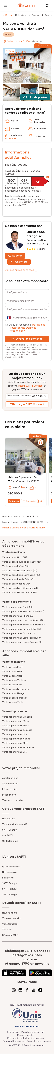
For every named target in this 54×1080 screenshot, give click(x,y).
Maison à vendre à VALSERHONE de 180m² (23, 527)
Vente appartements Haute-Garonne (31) (22, 642)
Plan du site (13, 1032)
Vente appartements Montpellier (18, 747)
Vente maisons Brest (12, 684)
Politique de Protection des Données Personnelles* (27, 327)
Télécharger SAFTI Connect (27, 404)
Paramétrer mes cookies (39, 1041)
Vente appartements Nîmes (15, 721)
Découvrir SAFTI (10, 935)
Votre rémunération (11, 918)
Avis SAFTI (7, 835)
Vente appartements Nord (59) (17, 607)
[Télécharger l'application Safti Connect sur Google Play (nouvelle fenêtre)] (40, 972)
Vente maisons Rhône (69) (15, 566)
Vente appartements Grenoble (17, 716)
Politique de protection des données (25, 1038)
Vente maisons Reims (12, 667)
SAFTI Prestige (9, 894)
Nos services (8, 818)
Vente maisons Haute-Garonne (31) (19, 592)
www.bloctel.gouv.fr (13, 357)
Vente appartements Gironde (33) (19, 633)
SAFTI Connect (9, 829)
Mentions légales (25, 1035)
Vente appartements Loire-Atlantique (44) (23, 637)
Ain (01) (30, 516)
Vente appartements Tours (15, 725)
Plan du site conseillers (32, 1032)
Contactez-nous (10, 841)
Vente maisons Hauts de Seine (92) (19, 570)
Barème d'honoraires (13, 1041)
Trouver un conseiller (12, 800)
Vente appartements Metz (15, 743)
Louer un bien (9, 794)
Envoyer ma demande (29, 339)
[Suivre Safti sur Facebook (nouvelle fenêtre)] (27, 990)
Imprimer (22, 15)
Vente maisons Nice (12, 671)
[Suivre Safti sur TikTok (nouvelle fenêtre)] (40, 990)
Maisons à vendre (11, 516)
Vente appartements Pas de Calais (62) (21, 629)
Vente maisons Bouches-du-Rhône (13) (21, 561)
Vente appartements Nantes (16, 738)
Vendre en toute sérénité (14, 824)
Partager (35, 15)
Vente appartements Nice (14, 734)
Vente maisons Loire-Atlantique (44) (20, 588)
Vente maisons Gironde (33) (16, 583)
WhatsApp (21, 261)
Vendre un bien (10, 783)
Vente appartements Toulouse (17, 730)
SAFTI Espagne (9, 883)
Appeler (17, 255)
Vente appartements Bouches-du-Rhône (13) (24, 611)
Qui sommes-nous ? (12, 866)
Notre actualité (9, 872)
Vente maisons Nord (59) (14, 557)
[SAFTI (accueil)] (26, 5)
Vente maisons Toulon (13, 702)
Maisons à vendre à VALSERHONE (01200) (23, 522)
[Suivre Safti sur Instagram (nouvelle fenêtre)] (13, 990)
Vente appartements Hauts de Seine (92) (22, 620)
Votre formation (10, 924)
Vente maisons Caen (12, 676)
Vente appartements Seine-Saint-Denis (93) (24, 624)
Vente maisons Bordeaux (14, 697)
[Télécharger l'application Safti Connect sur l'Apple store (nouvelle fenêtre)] (14, 972)
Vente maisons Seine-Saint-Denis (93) (21, 575)
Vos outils (7, 929)
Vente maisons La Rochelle (15, 689)
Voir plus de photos (35, 97)
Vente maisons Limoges (14, 693)
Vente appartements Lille (14, 752)
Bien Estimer (8, 877)
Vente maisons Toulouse (14, 680)
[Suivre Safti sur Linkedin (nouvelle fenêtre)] (20, 990)
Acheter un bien (10, 778)
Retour (8, 15)
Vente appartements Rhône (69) (18, 616)
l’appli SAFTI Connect (30, 385)
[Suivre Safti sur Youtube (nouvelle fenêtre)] (33, 990)
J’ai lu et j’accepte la (27, 327)
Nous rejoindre (9, 912)
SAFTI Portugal (9, 889)
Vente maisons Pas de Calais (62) (18, 579)
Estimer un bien (9, 789)
